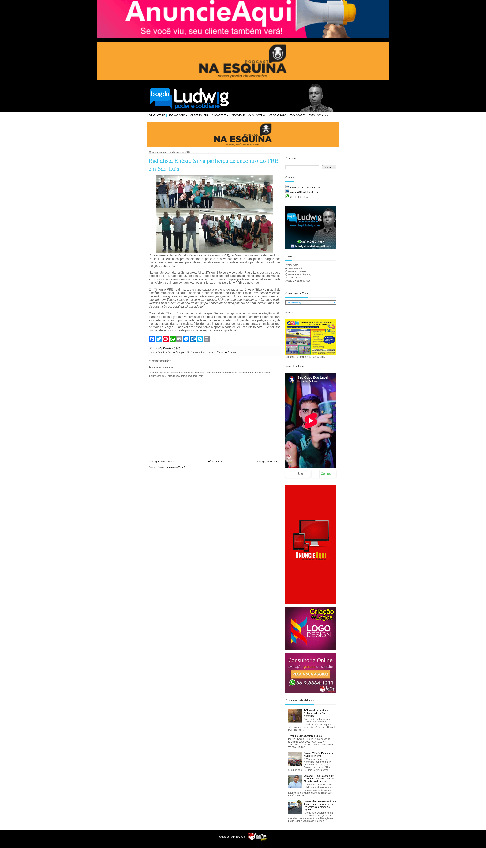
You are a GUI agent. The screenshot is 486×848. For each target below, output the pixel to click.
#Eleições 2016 (184, 352)
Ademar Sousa (178, 115)
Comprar (327, 473)
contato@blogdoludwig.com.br (306, 192)
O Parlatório (157, 115)
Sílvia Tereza (220, 115)
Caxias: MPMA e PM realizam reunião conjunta (319, 754)
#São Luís (221, 352)
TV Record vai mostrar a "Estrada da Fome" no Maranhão (316, 713)
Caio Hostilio (256, 115)
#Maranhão (199, 352)
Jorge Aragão (277, 115)
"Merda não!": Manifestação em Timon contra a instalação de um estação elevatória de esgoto (320, 805)
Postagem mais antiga (267, 461)
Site (300, 473)
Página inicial (215, 461)
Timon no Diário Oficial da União (305, 736)
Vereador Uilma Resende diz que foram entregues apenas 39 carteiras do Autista (319, 779)
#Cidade (160, 352)
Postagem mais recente (162, 461)
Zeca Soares (297, 115)
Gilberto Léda (199, 115)
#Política (210, 352)
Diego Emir (238, 115)
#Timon (232, 352)
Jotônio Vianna (318, 115)
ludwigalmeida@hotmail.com (305, 187)
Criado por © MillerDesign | (233, 836)
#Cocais (170, 352)
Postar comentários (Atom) (171, 467)
